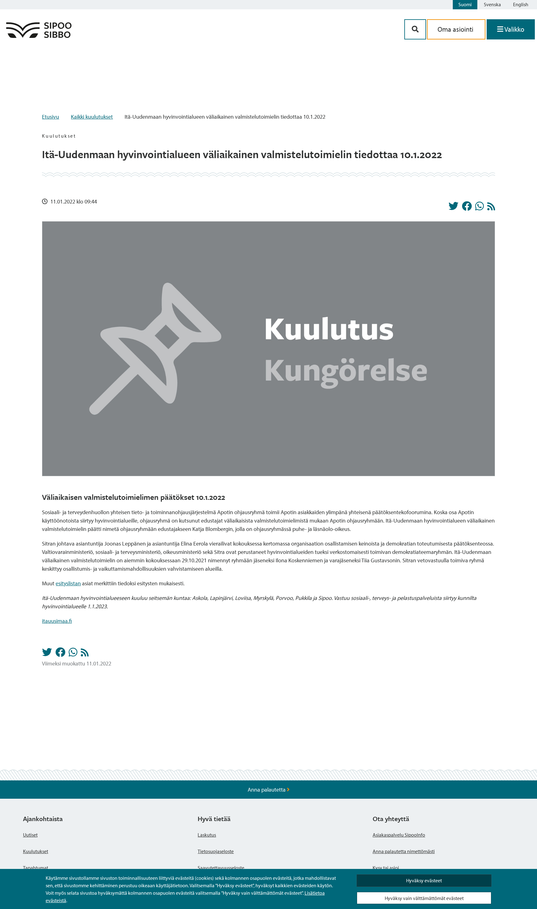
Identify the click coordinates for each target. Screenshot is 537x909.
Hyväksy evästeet (424, 880)
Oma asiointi (456, 29)
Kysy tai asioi (386, 868)
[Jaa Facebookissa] (467, 208)
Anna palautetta (267, 789)
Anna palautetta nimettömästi (404, 851)
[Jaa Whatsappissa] (479, 208)
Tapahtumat (35, 868)
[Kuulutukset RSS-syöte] (491, 208)
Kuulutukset (35, 851)
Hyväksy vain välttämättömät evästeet (424, 898)
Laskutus (207, 835)
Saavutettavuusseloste (221, 868)
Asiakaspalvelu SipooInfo (399, 835)
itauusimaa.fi (57, 620)
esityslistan (68, 583)
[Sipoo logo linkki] (38, 35)
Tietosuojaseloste (216, 851)
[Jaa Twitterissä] (453, 208)
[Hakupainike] (415, 29)
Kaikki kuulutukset (92, 116)
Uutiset (30, 835)
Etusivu (50, 116)
